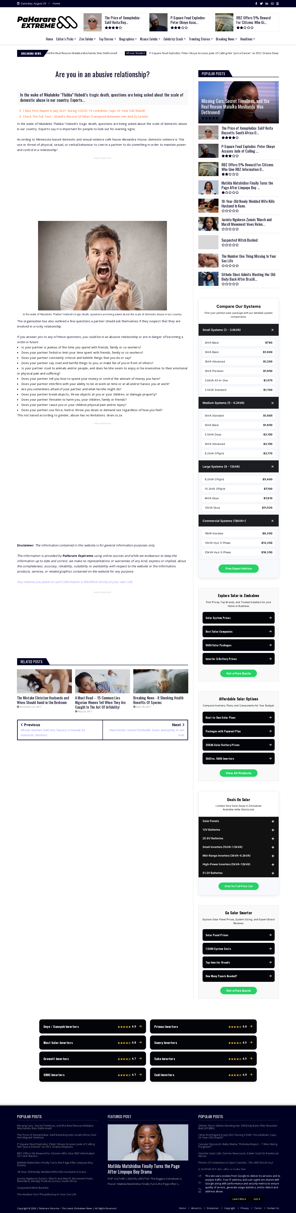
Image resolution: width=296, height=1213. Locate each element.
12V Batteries (211, 829)
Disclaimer (213, 1208)
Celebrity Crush (173, 39)
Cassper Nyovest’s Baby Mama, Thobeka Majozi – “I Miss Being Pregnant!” (237, 1145)
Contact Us (273, 1208)
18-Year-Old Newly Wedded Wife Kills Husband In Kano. (52, 1172)
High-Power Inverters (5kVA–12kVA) (226, 864)
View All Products (238, 773)
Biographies (126, 39)
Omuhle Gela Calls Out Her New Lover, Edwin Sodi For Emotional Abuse (238, 1154)
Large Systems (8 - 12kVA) (221, 466)
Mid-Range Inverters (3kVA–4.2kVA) (226, 855)
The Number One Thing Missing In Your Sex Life (46, 1194)
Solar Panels (211, 821)
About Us (196, 1208)
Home (56, 3)
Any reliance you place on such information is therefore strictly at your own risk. (75, 582)
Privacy (245, 1208)
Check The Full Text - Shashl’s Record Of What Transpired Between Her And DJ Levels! (85, 116)
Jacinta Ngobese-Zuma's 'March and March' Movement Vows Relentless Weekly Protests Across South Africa (55, 1180)
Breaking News (225, 39)
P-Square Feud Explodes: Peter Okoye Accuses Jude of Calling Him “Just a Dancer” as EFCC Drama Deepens (168, 53)
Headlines (246, 39)
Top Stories (106, 39)
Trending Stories (199, 39)
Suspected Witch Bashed (32, 1187)
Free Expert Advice (239, 568)
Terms (258, 1208)
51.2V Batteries (213, 872)
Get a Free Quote (238, 673)
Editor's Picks (64, 39)
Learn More (239, 1199)
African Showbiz (87, 53)
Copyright (229, 1208)
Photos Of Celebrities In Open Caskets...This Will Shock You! (235, 1162)
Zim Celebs (86, 39)
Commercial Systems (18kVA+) (224, 520)
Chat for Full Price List (239, 886)
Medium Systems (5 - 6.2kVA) (223, 402)
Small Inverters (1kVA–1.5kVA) (222, 847)
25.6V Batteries (213, 838)
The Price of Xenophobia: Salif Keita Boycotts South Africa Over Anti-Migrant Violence (57, 1136)
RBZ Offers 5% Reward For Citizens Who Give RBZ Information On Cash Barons (56, 1154)
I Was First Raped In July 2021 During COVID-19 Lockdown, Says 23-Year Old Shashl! (84, 111)
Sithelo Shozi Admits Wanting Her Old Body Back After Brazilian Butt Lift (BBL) (237, 1127)
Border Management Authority (262, 53)
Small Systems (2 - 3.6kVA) (222, 329)
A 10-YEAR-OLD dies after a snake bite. (222, 1169)
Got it (257, 1199)
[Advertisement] (102, 190)
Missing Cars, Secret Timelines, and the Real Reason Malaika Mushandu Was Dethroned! (55, 1127)
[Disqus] (102, 801)
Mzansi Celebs (149, 39)
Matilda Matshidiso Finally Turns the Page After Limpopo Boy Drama (55, 1164)
